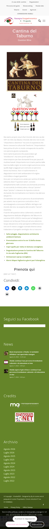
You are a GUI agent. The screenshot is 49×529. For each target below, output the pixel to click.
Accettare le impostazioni (25, 519)
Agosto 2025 (9, 456)
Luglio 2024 (9, 466)
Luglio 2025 (9, 459)
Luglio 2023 (9, 473)
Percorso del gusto (13, 6)
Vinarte (16, 10)
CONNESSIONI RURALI (25, 14)
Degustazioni (34, 2)
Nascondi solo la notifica (17, 524)
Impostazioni (37, 524)
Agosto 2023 (9, 470)
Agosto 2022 (9, 477)
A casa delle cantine (19, 2)
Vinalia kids (40, 6)
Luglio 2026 (9, 452)
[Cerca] (38, 21)
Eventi (24, 10)
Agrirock (33, 10)
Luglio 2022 (9, 480)
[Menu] (44, 21)
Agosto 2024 (9, 463)
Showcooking (27, 6)
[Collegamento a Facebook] (43, 505)
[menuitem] (19, 2)
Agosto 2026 (9, 449)
